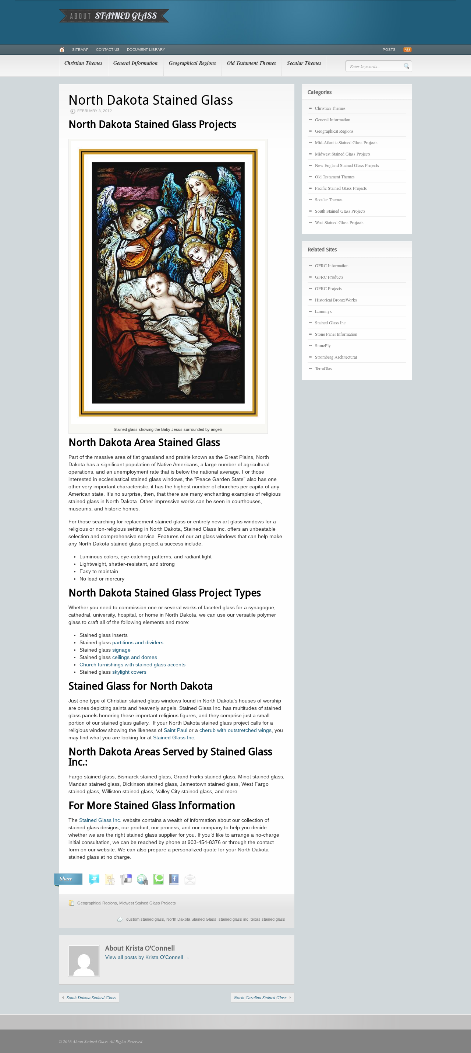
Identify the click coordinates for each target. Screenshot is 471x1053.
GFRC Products (329, 277)
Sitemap (80, 50)
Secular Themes (304, 63)
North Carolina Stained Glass (260, 997)
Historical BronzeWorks (336, 300)
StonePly (323, 345)
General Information (135, 63)
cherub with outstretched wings (235, 730)
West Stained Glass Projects (339, 222)
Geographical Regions (192, 63)
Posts (389, 50)
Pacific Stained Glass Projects (341, 188)
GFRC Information (331, 265)
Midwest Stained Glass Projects (147, 903)
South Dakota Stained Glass (91, 997)
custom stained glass (145, 919)
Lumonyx (323, 311)
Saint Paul (175, 730)
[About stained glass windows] (114, 21)
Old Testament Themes (251, 63)
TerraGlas (323, 368)
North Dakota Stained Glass (191, 919)
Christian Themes (83, 63)
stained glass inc (233, 919)
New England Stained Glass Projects (347, 165)
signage (121, 650)
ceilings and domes (134, 657)
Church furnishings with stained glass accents (132, 664)
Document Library (146, 50)
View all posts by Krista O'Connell (147, 957)
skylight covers (129, 672)
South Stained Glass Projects (340, 211)
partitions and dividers (137, 642)
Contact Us (108, 50)
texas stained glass (268, 919)
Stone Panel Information (336, 334)
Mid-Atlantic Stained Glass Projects (346, 142)
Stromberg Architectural (336, 357)
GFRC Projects (328, 288)
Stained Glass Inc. (174, 737)
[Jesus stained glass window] (168, 424)
